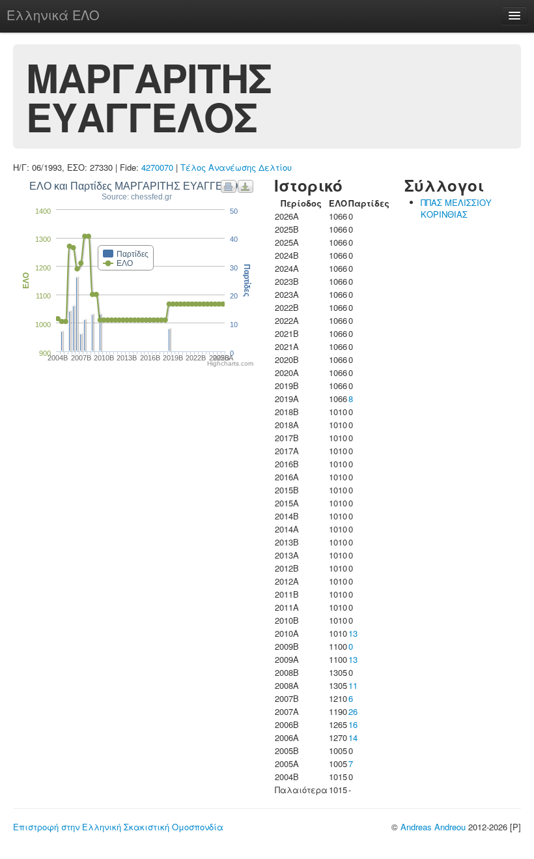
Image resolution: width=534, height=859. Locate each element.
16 (353, 724)
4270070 (157, 167)
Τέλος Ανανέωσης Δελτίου (236, 167)
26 (353, 711)
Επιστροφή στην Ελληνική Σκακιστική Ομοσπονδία (118, 827)
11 (353, 685)
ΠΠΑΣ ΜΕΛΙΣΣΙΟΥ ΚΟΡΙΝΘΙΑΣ (456, 208)
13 (353, 633)
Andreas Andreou (433, 827)
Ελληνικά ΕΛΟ (53, 14)
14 (353, 737)
